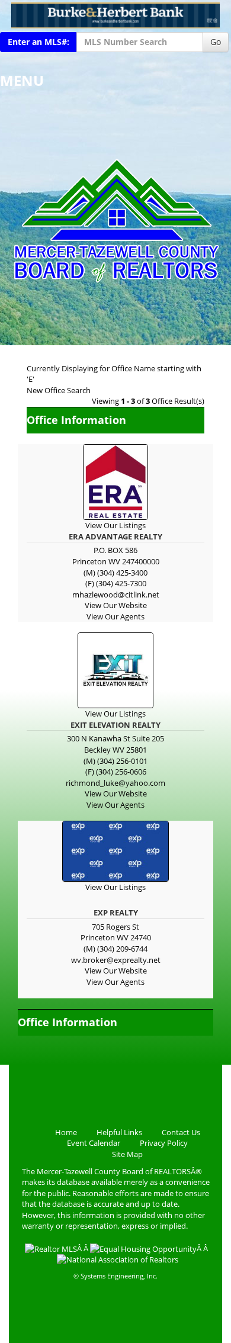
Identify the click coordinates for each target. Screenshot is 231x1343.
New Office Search (59, 390)
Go (215, 41)
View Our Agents (115, 616)
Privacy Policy (164, 1143)
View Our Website (116, 605)
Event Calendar (93, 1143)
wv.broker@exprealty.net (116, 960)
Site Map (127, 1154)
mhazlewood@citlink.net (115, 594)
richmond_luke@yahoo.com (115, 782)
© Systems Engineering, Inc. (115, 1275)
